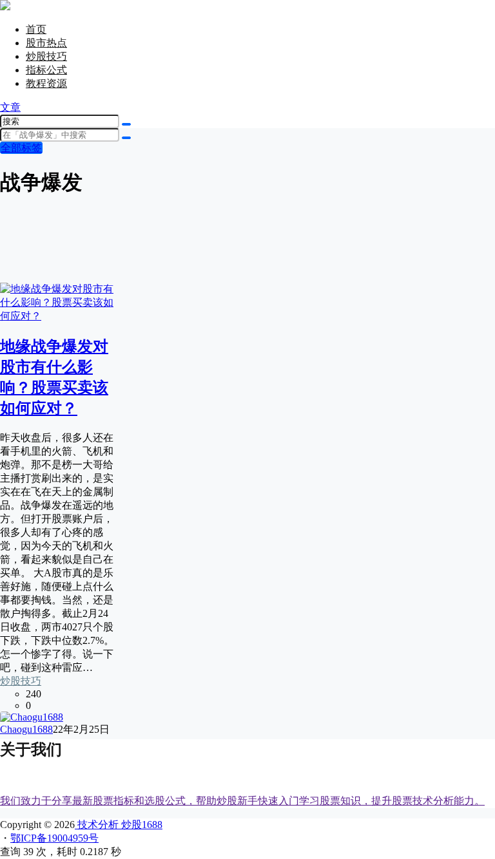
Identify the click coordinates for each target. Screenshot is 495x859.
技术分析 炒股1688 (118, 824)
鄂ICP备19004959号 (54, 838)
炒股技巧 (46, 56)
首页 (36, 29)
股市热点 (46, 42)
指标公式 (46, 69)
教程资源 (46, 83)
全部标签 (21, 147)
